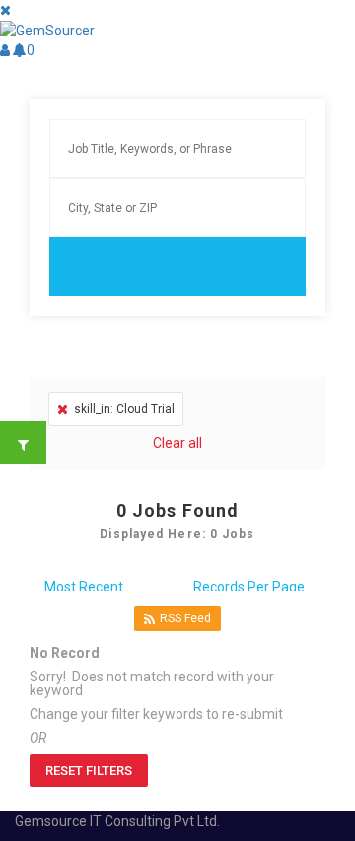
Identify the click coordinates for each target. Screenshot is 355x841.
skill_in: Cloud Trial (124, 409)
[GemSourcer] (47, 29)
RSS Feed (185, 618)
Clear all (177, 443)
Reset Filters (88, 770)
